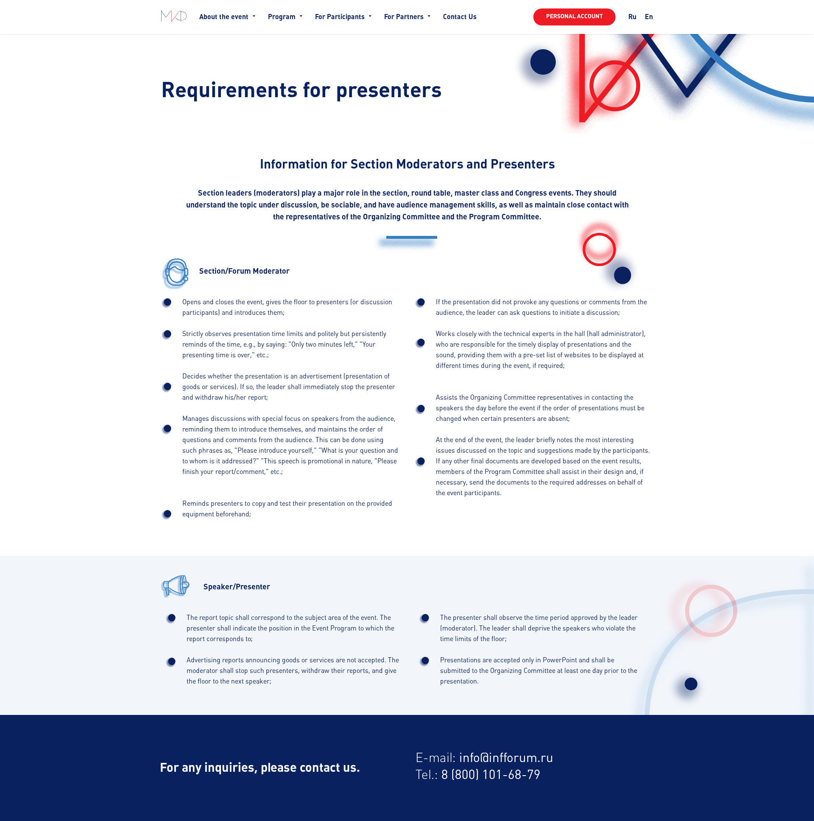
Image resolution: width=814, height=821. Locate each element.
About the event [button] (224, 17)
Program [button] (282, 17)
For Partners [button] (404, 17)
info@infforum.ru (506, 758)
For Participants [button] (340, 17)
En (649, 17)
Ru (632, 17)
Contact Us (460, 17)
